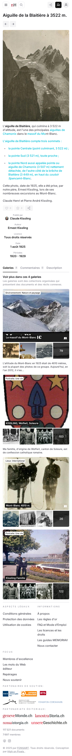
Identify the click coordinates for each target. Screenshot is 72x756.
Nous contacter (47, 645)
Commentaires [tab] (31, 267)
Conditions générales (17, 613)
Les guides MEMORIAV (52, 640)
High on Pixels (16, 751)
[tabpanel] (36, 437)
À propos (43, 613)
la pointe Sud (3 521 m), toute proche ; (33, 155)
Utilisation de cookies (17, 624)
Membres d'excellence (18, 659)
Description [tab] (54, 267)
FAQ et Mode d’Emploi (51, 624)
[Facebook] (4, 741)
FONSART (23, 747)
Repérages (10, 674)
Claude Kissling (20, 218)
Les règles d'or (47, 619)
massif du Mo (36, 133)
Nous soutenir (12, 680)
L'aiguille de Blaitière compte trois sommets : (32, 141)
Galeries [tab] (10, 267)
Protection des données (18, 619)
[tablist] (36, 268)
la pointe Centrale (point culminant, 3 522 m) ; (38, 148)
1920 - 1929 (18, 256)
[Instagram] (9, 741)
